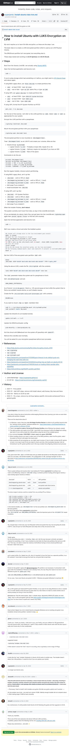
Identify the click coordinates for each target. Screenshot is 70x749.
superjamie (9, 15)
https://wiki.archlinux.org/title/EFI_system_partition (23, 369)
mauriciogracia (12, 410)
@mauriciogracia (32, 568)
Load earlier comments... (37, 406)
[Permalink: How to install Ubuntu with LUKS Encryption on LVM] (3, 37)
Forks (36, 21)
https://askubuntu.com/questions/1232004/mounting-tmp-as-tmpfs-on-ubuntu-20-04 (34, 362)
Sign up (63, 3)
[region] (35, 216)
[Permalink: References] (3, 343)
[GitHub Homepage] (30, 744)
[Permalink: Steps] (3, 61)
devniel (10, 564)
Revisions (14, 21)
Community (35, 740)
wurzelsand (11, 606)
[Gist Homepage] (8, 3)
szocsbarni (11, 551)
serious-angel (12, 711)
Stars (26, 21)
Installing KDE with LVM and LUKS (45, 720)
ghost (9, 618)
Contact (45, 740)
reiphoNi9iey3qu (13, 633)
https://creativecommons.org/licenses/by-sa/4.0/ (31, 380)
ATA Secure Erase (59, 78)
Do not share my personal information (35, 741)
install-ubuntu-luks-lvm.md (26, 15)
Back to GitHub (47, 3)
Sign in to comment (56, 732)
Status (29, 740)
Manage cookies (53, 740)
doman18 (10, 676)
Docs (41, 740)
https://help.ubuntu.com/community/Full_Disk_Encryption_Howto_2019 (29, 348)
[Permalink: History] (3, 384)
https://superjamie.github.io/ (29, 377)
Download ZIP (64, 21)
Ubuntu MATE (41, 65)
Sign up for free (8, 732)
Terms (15, 740)
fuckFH (10, 653)
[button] (54, 21)
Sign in (56, 3)
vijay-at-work (12, 467)
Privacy (20, 740)
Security (25, 740)
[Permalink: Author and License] (3, 373)
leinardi (10, 701)
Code (5, 21)
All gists (39, 3)
